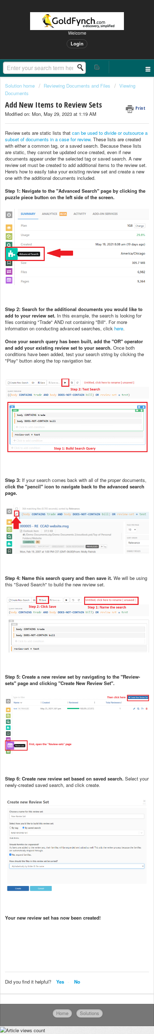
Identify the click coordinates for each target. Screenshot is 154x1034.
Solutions (89, 1013)
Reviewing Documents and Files (77, 85)
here (118, 328)
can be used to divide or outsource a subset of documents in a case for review (76, 136)
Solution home (20, 85)
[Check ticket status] (97, 67)
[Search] (82, 67)
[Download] (63, 525)
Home (62, 1013)
